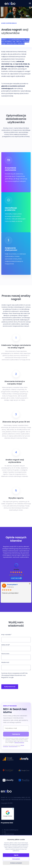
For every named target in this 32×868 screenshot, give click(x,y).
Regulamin (4, 677)
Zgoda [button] (16, 855)
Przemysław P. (12, 585)
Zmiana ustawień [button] (16, 863)
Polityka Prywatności (15, 675)
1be (5, 832)
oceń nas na (15, 578)
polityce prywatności (19, 742)
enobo (16, 569)
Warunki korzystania (13, 746)
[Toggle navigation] (30, 3)
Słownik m (7, 830)
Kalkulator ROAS (9, 834)
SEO (15, 546)
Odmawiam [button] (16, 859)
